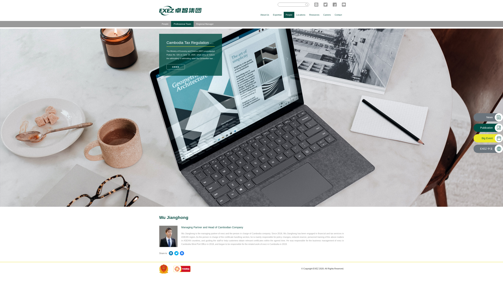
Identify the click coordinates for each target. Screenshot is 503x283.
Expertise (277, 15)
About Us (264, 15)
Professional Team (182, 24)
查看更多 (175, 67)
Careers (327, 15)
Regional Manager (205, 24)
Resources (314, 15)
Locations (300, 15)
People (289, 15)
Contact (338, 15)
